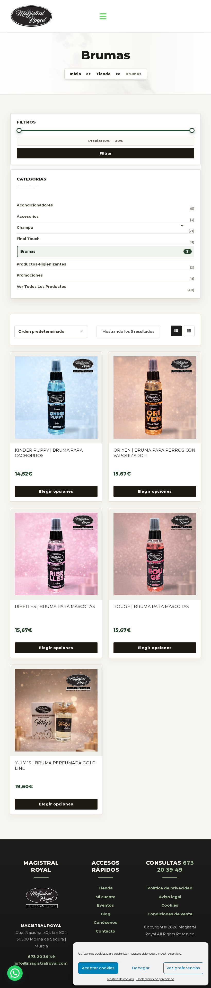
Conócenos (105, 922)
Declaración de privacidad (155, 979)
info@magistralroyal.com (41, 963)
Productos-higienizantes (41, 264)
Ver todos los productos (41, 286)
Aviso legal (170, 896)
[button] (15, 973)
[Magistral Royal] (31, 16)
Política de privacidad (169, 888)
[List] (189, 331)
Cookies (169, 905)
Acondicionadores (35, 205)
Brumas (27, 251)
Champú (25, 227)
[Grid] (176, 331)
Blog (105, 913)
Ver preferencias (183, 967)
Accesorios (28, 216)
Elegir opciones (56, 491)
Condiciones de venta (169, 913)
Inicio (75, 74)
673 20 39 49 (41, 956)
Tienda (103, 74)
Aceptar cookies (98, 967)
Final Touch (28, 238)
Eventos (105, 905)
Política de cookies (120, 979)
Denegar (141, 967)
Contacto (105, 931)
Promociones (30, 275)
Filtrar (105, 153)
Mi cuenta (105, 896)
